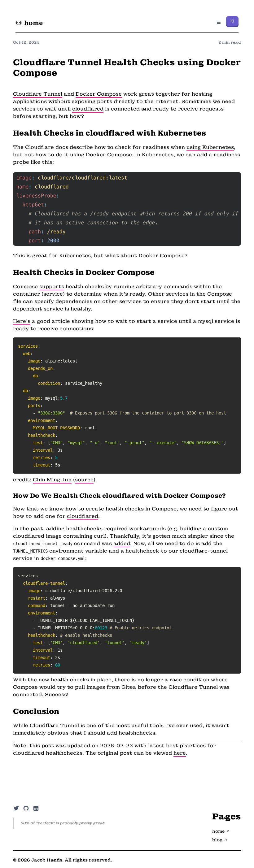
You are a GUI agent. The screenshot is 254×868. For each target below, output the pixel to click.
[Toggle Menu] (218, 22)
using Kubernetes (210, 147)
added (121, 543)
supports (51, 286)
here (179, 753)
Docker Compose (99, 94)
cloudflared (87, 109)
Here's (21, 321)
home (33, 23)
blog (217, 840)
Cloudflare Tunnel (37, 94)
